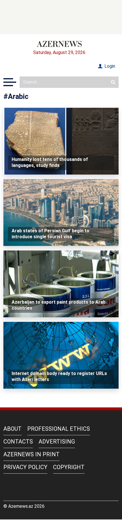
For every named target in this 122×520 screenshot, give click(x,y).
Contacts (18, 441)
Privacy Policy (25, 467)
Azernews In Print (31, 454)
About (12, 428)
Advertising (57, 441)
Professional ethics (58, 428)
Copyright (69, 467)
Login (109, 66)
